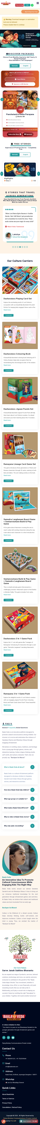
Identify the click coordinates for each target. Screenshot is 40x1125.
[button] (38, 99)
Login (27, 5)
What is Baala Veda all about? (14, 767)
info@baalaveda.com (11, 1066)
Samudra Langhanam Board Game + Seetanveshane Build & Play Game (19, 521)
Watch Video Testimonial (16, 229)
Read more (7, 310)
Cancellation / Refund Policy (12, 1107)
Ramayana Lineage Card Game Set (20, 464)
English (25, 66)
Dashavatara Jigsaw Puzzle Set (18, 409)
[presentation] (2, 35)
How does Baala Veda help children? (16, 790)
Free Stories (22, 144)
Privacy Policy (7, 1103)
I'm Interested (8, 315)
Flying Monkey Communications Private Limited (20, 1118)
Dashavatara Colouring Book (17, 354)
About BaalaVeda (8, 1094)
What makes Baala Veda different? (16, 808)
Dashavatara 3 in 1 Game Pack (18, 639)
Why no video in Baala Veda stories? (16, 817)
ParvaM (13, 1121)
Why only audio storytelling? (14, 826)
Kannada (15, 66)
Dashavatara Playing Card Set (18, 299)
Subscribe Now (19, 5)
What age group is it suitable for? (16, 799)
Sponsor (29, 134)
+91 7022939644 (21, 1058)
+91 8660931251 (10, 1058)
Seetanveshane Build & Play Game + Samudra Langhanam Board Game (20, 581)
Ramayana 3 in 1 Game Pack (17, 694)
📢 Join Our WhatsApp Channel (14, 1082)
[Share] (32, 5)
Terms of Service (8, 1099)
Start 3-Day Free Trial (31, 12)
